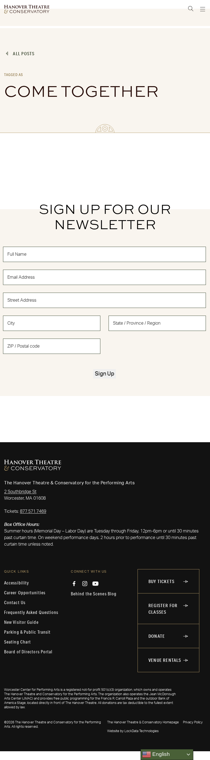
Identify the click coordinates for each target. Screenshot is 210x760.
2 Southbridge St (20, 492)
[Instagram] (84, 583)
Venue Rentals (164, 660)
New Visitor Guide (21, 622)
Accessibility (16, 583)
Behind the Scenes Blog (93, 593)
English (160, 754)
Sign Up (104, 374)
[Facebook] (74, 583)
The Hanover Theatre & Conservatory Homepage (143, 722)
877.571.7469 (33, 511)
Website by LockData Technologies (133, 731)
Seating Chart (17, 642)
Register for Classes (162, 608)
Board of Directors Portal (28, 651)
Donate (156, 636)
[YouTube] (95, 583)
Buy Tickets (161, 581)
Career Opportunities (24, 592)
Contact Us (14, 602)
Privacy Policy (193, 722)
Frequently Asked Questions (31, 612)
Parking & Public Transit (27, 632)
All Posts (23, 53)
